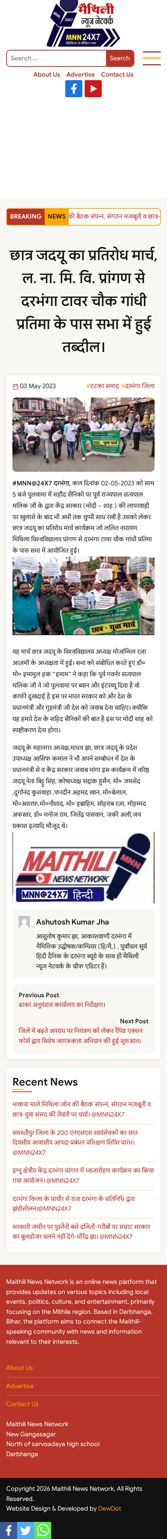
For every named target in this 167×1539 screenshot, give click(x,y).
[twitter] (25, 1530)
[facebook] (8, 1530)
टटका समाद (104, 386)
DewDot (109, 1509)
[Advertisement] (83, 149)
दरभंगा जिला (140, 386)
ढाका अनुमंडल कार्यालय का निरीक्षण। (62, 1005)
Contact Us (117, 75)
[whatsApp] (42, 1530)
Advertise (80, 75)
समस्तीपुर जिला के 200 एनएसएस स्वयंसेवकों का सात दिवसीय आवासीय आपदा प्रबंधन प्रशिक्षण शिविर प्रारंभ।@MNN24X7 (74, 1143)
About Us (46, 75)
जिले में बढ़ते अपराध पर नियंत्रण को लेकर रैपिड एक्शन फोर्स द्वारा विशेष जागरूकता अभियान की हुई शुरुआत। (81, 1036)
